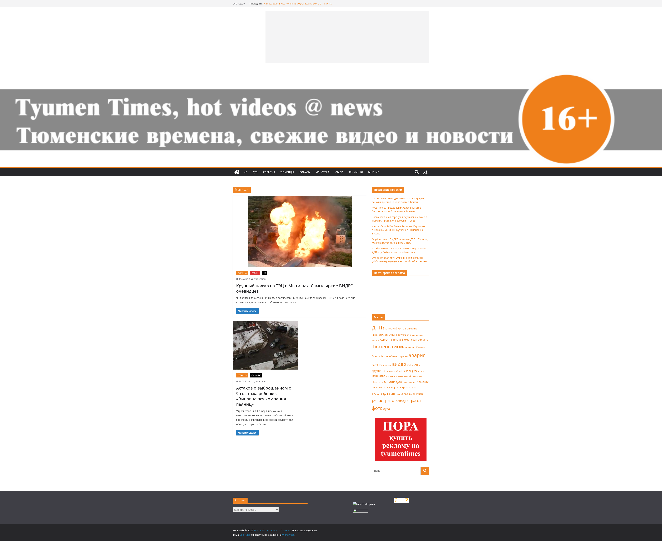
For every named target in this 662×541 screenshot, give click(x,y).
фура (386, 409)
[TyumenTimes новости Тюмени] (237, 172)
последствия (383, 393)
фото (377, 408)
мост (382, 375)
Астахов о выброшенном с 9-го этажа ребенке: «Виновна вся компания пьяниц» (263, 396)
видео (399, 364)
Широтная (403, 356)
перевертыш (409, 382)
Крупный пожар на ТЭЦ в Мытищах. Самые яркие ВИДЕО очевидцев (295, 288)
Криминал (355, 172)
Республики (402, 334)
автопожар (387, 365)
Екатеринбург (392, 328)
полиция (411, 387)
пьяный (399, 394)
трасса (415, 400)
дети (388, 371)
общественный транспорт (409, 376)
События (269, 172)
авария (417, 355)
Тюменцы (287, 172)
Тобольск (395, 339)
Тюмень (381, 346)
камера (376, 375)
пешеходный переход (383, 387)
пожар (400, 387)
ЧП (245, 172)
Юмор (339, 172)
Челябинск (391, 356)
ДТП (255, 172)
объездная (377, 382)
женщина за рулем (408, 370)
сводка (402, 400)
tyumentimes (260, 278)
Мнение (373, 172)
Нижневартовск (380, 334)
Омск (392, 335)
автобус (376, 364)
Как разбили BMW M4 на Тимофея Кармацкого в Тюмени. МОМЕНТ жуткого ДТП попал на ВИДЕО (298, 5)
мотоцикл (390, 376)
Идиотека (322, 172)
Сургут (384, 339)
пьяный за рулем (413, 393)
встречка (413, 365)
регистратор (384, 400)
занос (422, 371)
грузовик (378, 371)
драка (394, 371)
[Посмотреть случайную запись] (425, 172)
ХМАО (411, 347)
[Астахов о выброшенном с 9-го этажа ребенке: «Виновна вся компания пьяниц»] (265, 345)
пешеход (423, 382)
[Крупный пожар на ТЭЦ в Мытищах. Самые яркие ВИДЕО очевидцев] (300, 231)
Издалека (242, 273)
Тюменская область (415, 340)
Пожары (304, 172)
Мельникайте (410, 328)
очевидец (393, 381)
